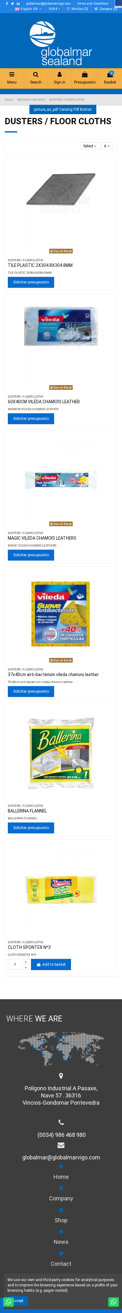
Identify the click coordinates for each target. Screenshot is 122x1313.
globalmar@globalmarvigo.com (49, 4)
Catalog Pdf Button (63, 109)
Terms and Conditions (93, 4)
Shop (61, 1220)
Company (61, 1198)
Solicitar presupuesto (31, 282)
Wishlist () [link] (79, 9)
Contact (61, 1263)
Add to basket (54, 964)
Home (61, 1176)
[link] (105, 9)
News (61, 1242)
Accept (17, 1301)
